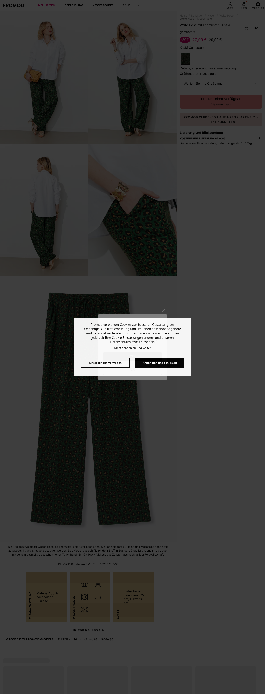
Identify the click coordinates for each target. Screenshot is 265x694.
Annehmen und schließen (160, 363)
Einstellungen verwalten (105, 363)
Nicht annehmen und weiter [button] (132, 348)
